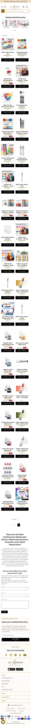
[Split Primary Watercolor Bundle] (7, 97)
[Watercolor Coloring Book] (7, 71)
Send (4, 611)
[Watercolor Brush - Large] (22, 308)
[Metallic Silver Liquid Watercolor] (7, 335)
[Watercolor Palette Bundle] (7, 229)
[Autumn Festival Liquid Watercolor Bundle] (7, 467)
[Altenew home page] (15, 7)
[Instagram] (11, 655)
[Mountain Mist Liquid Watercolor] (7, 493)
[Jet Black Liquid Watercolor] (7, 388)
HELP (3, 693)
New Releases (6, 681)
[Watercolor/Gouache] (6, 28)
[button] (3, 722)
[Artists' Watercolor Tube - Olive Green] (22, 414)
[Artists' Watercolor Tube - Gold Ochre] (22, 282)
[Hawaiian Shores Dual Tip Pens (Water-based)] (22, 44)
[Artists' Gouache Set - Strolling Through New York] (22, 255)
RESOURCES (5, 697)
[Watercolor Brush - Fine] (22, 176)
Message (4, 599)
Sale (3, 686)
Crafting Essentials (7, 678)
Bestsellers (5, 683)
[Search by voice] (28, 11)
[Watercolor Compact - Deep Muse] (22, 71)
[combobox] (15, 11)
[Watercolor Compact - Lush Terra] (7, 176)
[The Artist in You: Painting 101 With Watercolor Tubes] (7, 308)
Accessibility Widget (16, 713)
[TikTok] (20, 655)
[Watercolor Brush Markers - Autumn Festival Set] (22, 203)
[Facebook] (6, 655)
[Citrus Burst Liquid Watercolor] (22, 335)
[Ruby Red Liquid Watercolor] (7, 440)
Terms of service (21, 708)
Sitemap (21, 710)
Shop (3, 675)
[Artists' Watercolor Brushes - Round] (22, 123)
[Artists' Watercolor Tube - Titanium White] (22, 440)
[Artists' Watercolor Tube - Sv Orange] (22, 388)
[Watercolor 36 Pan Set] (7, 44)
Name (3, 586)
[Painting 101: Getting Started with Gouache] (22, 493)
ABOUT (4, 700)
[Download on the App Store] (11, 669)
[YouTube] (24, 655)
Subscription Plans (7, 689)
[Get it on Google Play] (19, 669)
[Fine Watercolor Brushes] (22, 97)
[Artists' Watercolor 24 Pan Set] (7, 150)
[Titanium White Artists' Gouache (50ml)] (22, 361)
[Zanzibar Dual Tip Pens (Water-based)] (7, 123)
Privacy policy (11, 708)
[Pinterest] (15, 655)
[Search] (3, 11)
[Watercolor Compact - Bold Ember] (7, 255)
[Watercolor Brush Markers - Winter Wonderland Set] (7, 203)
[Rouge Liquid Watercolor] (22, 467)
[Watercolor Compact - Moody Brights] (22, 229)
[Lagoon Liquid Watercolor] (7, 361)
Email (3, 592)
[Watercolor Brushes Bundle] (22, 150)
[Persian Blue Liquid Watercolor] (7, 414)
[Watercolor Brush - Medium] (7, 282)
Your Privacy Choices (10, 710)
